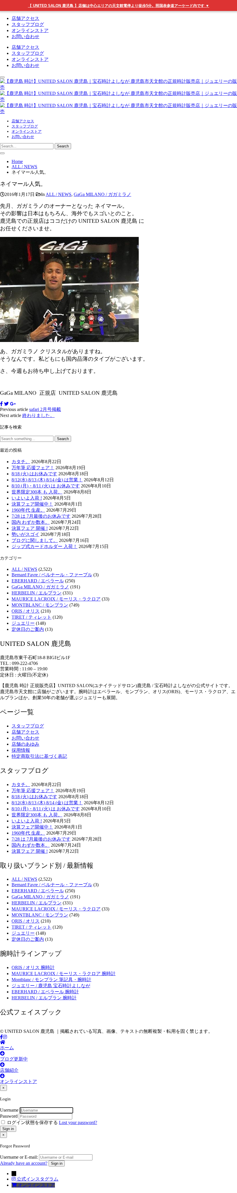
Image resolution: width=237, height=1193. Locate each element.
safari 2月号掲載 (45, 409)
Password (9, 1116)
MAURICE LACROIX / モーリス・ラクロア (56, 598)
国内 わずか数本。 (31, 522)
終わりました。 (38, 415)
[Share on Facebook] (1, 403)
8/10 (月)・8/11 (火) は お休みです (46, 485)
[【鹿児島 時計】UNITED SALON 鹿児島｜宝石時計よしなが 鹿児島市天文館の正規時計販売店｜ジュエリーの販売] (118, 99)
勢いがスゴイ (25, 534)
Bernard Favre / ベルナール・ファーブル (52, 574)
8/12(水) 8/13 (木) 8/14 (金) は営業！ (47, 479)
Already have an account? (23, 1163)
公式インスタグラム (37, 1179)
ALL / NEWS (58, 194)
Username (9, 1110)
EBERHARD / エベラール (38, 580)
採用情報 (21, 750)
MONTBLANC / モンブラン (40, 605)
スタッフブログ (28, 24)
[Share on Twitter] (6, 403)
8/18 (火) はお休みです (34, 473)
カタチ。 (21, 461)
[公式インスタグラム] (14, 1179)
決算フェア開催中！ (32, 504)
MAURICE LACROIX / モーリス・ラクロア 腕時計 (64, 973)
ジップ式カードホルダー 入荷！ (44, 546)
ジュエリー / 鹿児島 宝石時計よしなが (51, 985)
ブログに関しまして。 (35, 540)
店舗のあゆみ (25, 744)
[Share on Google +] (13, 403)
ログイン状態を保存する (32, 1122)
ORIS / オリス (26, 611)
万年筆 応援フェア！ (33, 467)
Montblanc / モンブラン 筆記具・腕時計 (51, 979)
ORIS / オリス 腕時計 (33, 967)
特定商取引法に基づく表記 (39, 756)
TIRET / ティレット (31, 617)
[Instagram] (5, 1037)
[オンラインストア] (15, 1185)
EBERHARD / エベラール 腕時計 (45, 991)
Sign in (8, 1129)
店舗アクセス (25, 18)
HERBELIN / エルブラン (37, 592)
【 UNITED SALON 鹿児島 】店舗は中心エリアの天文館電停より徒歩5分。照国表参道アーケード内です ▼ (118, 5)
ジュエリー (23, 623)
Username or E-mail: (19, 1157)
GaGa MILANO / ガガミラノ (102, 194)
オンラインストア (30, 30)
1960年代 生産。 (28, 510)
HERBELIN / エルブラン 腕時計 (44, 997)
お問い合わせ (25, 36)
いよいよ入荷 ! (27, 497)
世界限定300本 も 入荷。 (37, 491)
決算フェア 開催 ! (30, 528)
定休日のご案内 (28, 629)
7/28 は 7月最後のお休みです (41, 516)
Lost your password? (78, 1122)
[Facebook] (1, 1037)
